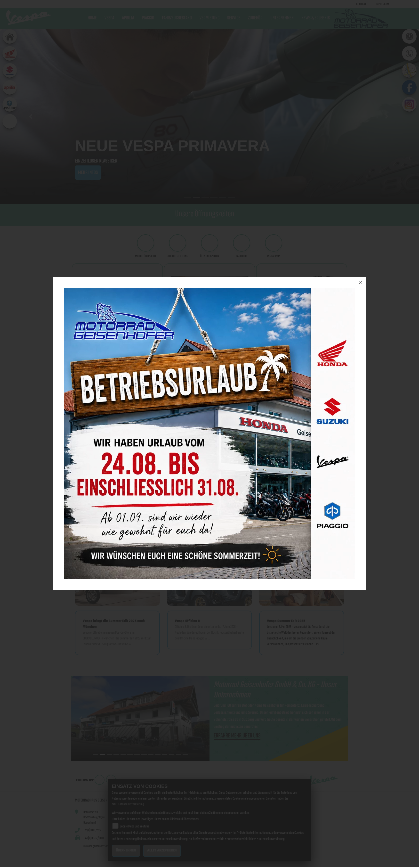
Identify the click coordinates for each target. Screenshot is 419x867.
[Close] (360, 282)
